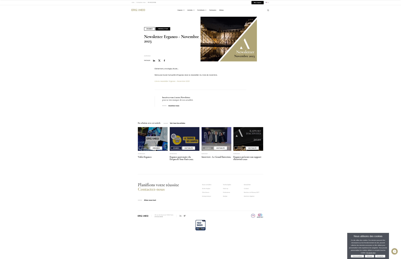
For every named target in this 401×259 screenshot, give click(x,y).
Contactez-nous (141, 2)
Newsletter (247, 184)
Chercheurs (205, 192)
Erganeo (180, 10)
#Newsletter (163, 29)
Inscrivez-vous (173, 106)
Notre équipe (206, 188)
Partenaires (212, 10)
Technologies (227, 184)
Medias (225, 196)
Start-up (225, 188)
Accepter (380, 256)
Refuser (369, 256)
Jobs (133, 2)
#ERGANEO (156, 148)
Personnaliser (357, 256)
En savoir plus (371, 253)
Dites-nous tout (150, 200)
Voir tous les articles (177, 123)
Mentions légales (249, 196)
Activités (190, 10)
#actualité (188, 148)
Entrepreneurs (206, 196)
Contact (246, 188)
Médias (221, 10)
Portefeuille (200, 10)
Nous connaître (206, 184)
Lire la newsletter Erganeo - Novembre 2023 (172, 81)
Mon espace (257, 2)
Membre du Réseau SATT (251, 192)
